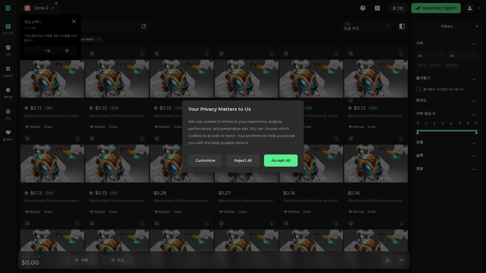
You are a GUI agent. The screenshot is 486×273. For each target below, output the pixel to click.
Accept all (280, 160)
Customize (205, 160)
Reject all (243, 160)
